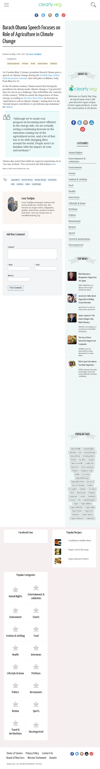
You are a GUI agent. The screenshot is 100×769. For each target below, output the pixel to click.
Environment (13, 64)
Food (33, 64)
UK (79, 500)
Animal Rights (75, 152)
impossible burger (82, 478)
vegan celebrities (76, 507)
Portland (91, 493)
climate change (40, 180)
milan (27, 184)
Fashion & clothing (78, 179)
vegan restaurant (77, 518)
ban (80, 452)
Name (10, 265)
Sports (72, 233)
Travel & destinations (79, 239)
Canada (91, 460)
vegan (75, 504)
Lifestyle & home (77, 203)
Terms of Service (15, 753)
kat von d (90, 482)
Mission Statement (37, 757)
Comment (11, 247)
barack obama (27, 180)
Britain (73, 460)
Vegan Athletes (86, 504)
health (77, 474)
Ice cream (86, 474)
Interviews (43, 64)
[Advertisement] (82, 45)
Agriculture (15, 180)
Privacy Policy (32, 753)
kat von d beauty (78, 485)
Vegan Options (87, 514)
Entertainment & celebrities (77, 160)
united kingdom (89, 500)
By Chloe (82, 460)
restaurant (73, 496)
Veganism (75, 514)
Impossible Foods (77, 482)
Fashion (75, 471)
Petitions (73, 209)
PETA (72, 493)
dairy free (75, 467)
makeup (83, 489)
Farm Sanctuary (87, 467)
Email (37, 265)
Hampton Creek (87, 471)
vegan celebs (90, 507)
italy (12, 184)
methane (20, 184)
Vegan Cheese (77, 511)
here (53, 164)
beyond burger (90, 452)
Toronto (72, 500)
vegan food (89, 511)
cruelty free (89, 463)
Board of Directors (15, 757)
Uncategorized (76, 245)
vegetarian (90, 518)
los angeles (73, 489)
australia (72, 452)
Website (11, 276)
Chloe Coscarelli (76, 463)
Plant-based (81, 493)
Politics (53, 64)
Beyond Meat (75, 456)
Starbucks (91, 496)
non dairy (92, 489)
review (82, 496)
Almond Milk (76, 449)
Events (25, 64)
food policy (52, 180)
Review (72, 227)
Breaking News (88, 456)
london (90, 485)
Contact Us (47, 753)
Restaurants (74, 221)
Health (72, 191)
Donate (53, 757)
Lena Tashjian (35, 54)
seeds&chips (36, 184)
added (9, 107)
